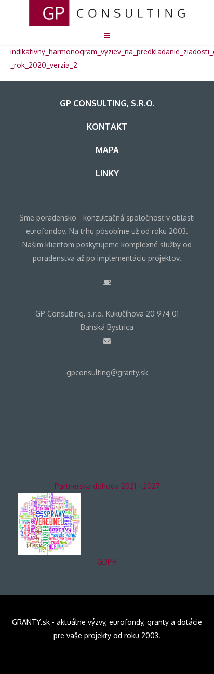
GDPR (107, 561)
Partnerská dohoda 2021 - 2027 (107, 486)
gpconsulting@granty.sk (107, 372)
